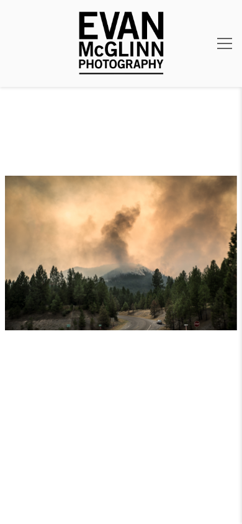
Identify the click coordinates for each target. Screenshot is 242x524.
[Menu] (224, 43)
